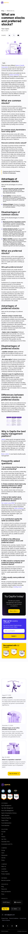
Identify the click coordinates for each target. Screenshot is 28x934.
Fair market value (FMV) (7, 503)
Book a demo (5, 454)
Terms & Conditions (13, 918)
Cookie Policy (23, 918)
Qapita (3, 439)
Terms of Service (6, 920)
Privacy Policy (4, 918)
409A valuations (19, 508)
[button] (16, 909)
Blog (2, 11)
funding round (18, 587)
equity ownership (14, 75)
